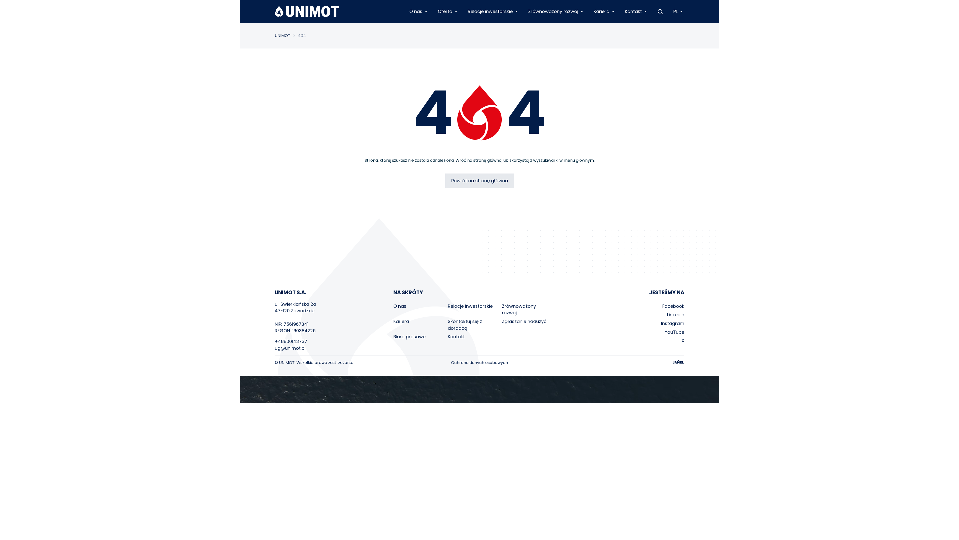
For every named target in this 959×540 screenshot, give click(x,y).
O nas (399, 306)
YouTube (674, 332)
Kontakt (456, 337)
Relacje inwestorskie (470, 306)
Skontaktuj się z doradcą (465, 324)
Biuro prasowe (409, 337)
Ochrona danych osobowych (479, 363)
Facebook (673, 306)
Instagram (672, 323)
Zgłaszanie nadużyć (524, 321)
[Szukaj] (660, 11)
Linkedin (675, 315)
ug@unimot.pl (290, 348)
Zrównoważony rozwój (519, 309)
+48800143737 (291, 341)
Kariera (401, 321)
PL (675, 11)
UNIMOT (282, 35)
